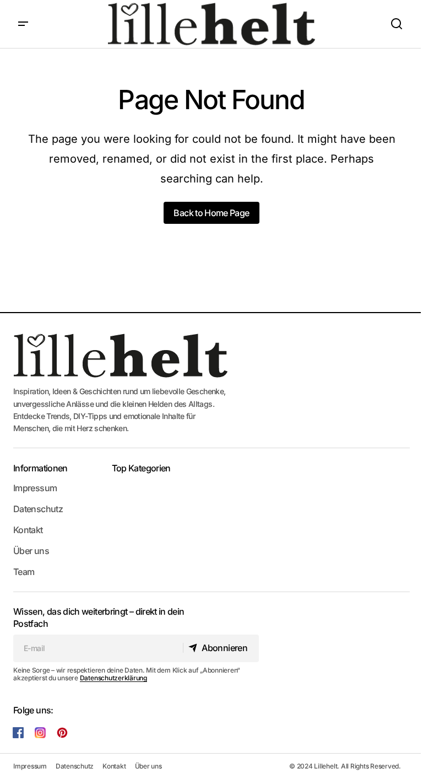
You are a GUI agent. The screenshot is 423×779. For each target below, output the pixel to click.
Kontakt (28, 529)
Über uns (31, 550)
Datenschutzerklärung (113, 678)
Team (23, 571)
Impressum (35, 487)
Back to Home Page (211, 212)
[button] (23, 24)
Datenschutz (38, 508)
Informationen (40, 468)
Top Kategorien (141, 468)
